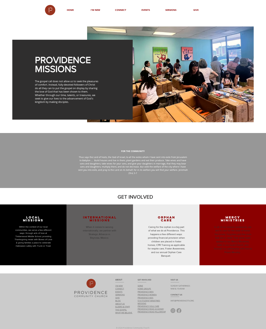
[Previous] (16, 160)
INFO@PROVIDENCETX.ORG (182, 300)
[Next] (249, 160)
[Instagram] (173, 310)
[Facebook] (179, 310)
